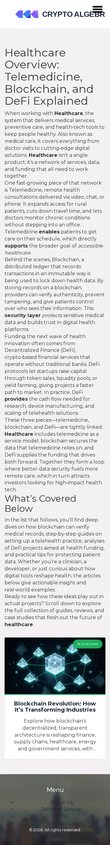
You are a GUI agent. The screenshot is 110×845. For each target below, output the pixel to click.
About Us (61, 802)
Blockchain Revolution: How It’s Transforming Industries (55, 707)
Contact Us (61, 823)
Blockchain (87, 644)
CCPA (61, 816)
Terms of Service (61, 809)
